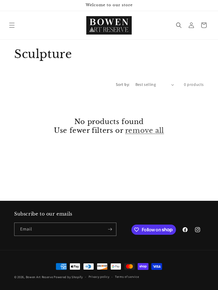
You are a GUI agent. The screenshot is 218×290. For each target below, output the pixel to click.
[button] (12, 25)
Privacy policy (99, 277)
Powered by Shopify (68, 277)
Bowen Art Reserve (39, 277)
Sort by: (122, 84)
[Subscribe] (110, 229)
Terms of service (127, 277)
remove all (144, 130)
